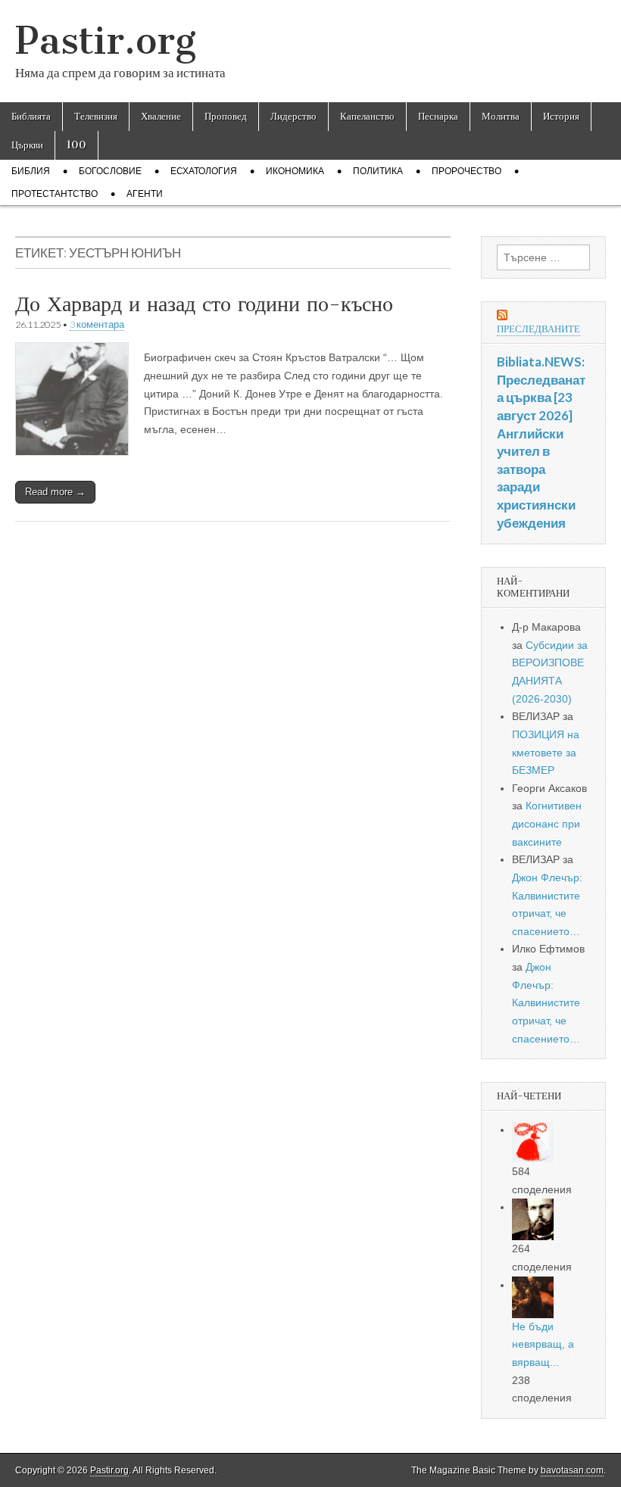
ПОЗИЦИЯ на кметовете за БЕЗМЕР (545, 752)
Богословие (110, 171)
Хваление (161, 116)
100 (76, 145)
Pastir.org (105, 40)
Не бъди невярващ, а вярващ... (543, 1344)
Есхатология (203, 171)
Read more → (55, 491)
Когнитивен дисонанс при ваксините (547, 823)
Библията (31, 116)
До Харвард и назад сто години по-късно (204, 303)
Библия (30, 171)
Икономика (295, 171)
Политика (378, 171)
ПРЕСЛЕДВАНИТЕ (538, 329)
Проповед (225, 116)
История (561, 116)
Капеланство (367, 116)
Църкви (27, 145)
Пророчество (466, 171)
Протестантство (54, 194)
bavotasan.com (572, 1470)
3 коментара (97, 324)
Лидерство (293, 116)
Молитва (501, 116)
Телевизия (95, 116)
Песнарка (438, 116)
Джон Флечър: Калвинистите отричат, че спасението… (546, 1003)
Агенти (144, 194)
